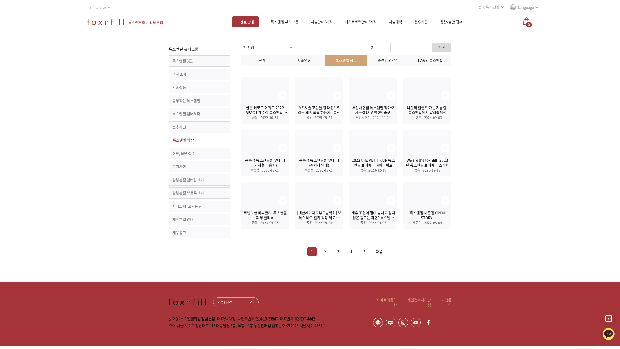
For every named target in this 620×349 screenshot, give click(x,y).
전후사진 (421, 21)
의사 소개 (179, 74)
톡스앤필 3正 (182, 60)
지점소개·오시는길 (187, 206)
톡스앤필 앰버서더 (186, 113)
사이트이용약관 (386, 302)
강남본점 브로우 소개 (188, 193)
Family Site (96, 7)
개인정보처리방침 (419, 302)
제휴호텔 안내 (183, 219)
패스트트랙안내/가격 (361, 21)
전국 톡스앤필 (488, 7)
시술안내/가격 (322, 21)
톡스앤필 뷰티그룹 (285, 21)
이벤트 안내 (245, 21)
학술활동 (179, 87)
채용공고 (179, 232)
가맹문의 (446, 302)
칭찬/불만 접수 (451, 21)
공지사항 (179, 166)
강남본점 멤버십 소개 (188, 179)
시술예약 (395, 21)
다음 (379, 251)
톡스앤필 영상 (183, 140)
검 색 (442, 47)
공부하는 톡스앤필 (186, 100)
